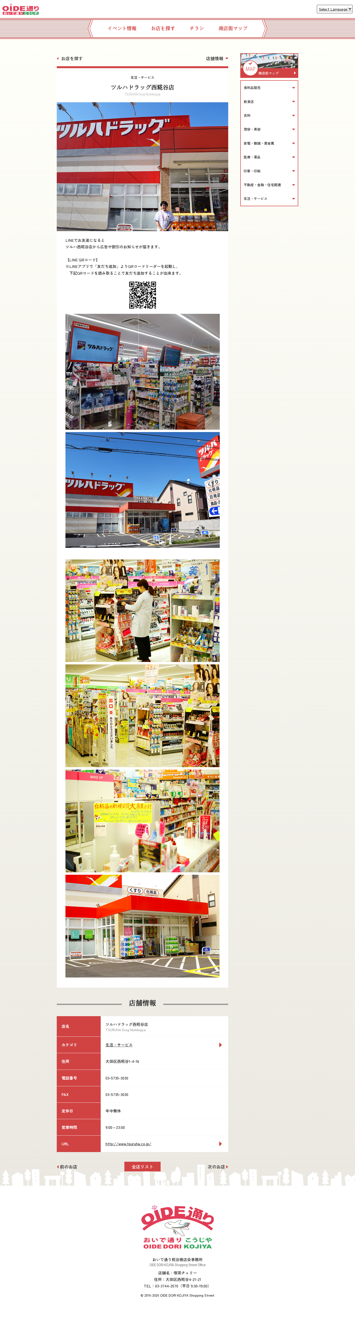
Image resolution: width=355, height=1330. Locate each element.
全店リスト (142, 1166)
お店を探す (163, 28)
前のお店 (68, 1166)
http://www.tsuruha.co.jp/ (128, 1143)
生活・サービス (119, 1045)
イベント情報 (121, 28)
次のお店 (216, 1166)
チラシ (197, 28)
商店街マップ (233, 28)
